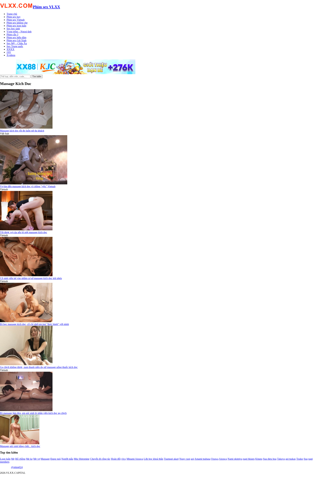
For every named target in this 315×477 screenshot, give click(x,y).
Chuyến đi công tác (100, 458)
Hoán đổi (116, 458)
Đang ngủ (55, 458)
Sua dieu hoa (269, 458)
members (4, 461)
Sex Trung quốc (15, 46)
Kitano (258, 458)
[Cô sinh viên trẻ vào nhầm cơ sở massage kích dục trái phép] (26, 275)
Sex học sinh (13, 28)
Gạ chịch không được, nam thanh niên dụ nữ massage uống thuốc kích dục (39, 367)
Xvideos (11, 55)
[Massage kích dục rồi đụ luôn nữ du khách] (26, 127)
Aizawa (223, 458)
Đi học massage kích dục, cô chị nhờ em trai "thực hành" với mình (34, 324)
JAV (9, 52)
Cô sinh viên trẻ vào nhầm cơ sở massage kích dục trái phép (31, 278)
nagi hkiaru (249, 458)
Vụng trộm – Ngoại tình (19, 31)
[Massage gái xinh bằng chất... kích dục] (19, 443)
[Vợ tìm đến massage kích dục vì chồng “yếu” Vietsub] (33, 183)
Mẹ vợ (36, 458)
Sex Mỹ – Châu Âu (17, 43)
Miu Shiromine (81, 458)
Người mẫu (67, 458)
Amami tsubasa (202, 458)
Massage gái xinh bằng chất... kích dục (20, 446)
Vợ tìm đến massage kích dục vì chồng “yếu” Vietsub (27, 186)
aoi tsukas (290, 458)
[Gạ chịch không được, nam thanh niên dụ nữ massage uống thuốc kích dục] (26, 364)
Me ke (29, 458)
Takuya (281, 458)
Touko (299, 458)
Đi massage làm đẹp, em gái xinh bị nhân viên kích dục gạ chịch (33, 413)
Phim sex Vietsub (16, 19)
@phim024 (17, 467)
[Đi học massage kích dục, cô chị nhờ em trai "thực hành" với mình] (26, 321)
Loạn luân (5, 458)
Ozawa (214, 458)
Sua (306, 458)
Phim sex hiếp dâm (16, 37)
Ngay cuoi (184, 458)
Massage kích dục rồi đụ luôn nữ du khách (22, 130)
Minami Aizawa (134, 458)
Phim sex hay (14, 16)
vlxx (123, 458)
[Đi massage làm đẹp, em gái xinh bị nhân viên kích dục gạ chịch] (26, 410)
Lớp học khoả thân (153, 458)
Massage (45, 458)
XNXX (10, 49)
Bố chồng (20, 458)
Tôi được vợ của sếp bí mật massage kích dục (23, 232)
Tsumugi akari (171, 458)
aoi (192, 458)
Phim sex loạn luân (16, 25)
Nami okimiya (235, 458)
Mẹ (13, 458)
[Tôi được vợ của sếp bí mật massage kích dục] (26, 229)
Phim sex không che (17, 22)
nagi (310, 458)
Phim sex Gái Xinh (16, 40)
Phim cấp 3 (12, 34)
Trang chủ (12, 13)
